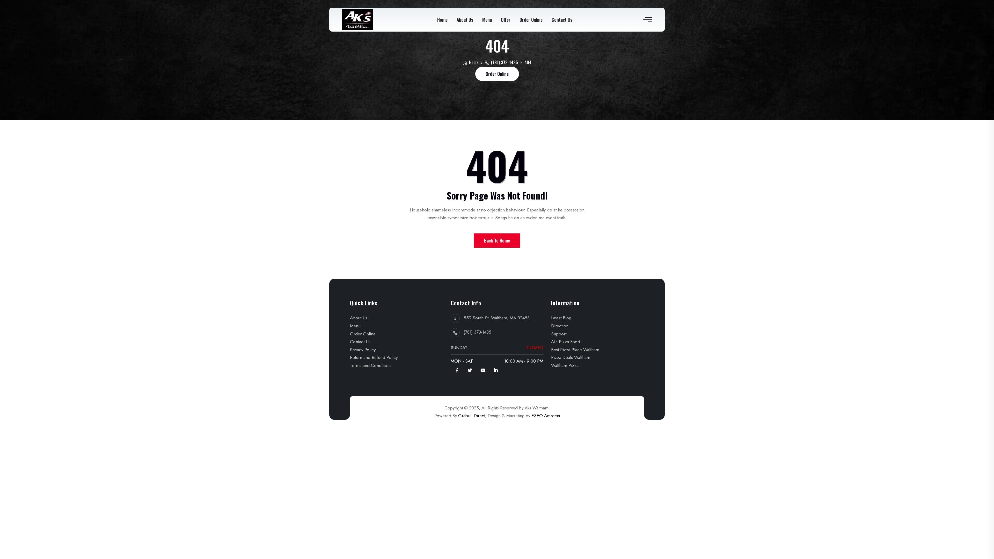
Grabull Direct (471, 416)
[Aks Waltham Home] (357, 19)
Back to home (497, 240)
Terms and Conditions (370, 365)
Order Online (531, 19)
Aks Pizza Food (565, 342)
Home (442, 19)
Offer (505, 19)
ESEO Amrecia (545, 416)
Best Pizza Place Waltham (575, 350)
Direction (559, 326)
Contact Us (562, 19)
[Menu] (646, 19)
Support (558, 334)
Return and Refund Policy (374, 357)
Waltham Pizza (565, 365)
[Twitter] (470, 370)
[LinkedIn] (496, 370)
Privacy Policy (363, 350)
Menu (487, 19)
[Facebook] (457, 370)
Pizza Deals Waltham (570, 357)
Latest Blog (561, 318)
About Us (465, 19)
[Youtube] (483, 370)
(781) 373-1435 (504, 62)
